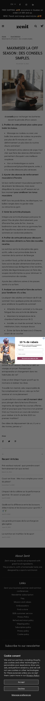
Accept (21, 682)
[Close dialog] (43, 338)
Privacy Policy (32, 675)
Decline (21, 688)
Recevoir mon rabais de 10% (30, 358)
